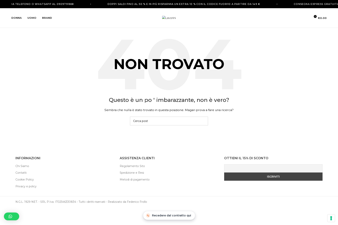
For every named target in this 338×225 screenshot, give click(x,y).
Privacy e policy (26, 186)
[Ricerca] (300, 18)
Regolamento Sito (132, 166)
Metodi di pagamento (135, 179)
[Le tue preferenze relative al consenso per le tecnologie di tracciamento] (331, 218)
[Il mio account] (306, 18)
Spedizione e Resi (132, 172)
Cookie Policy (24, 179)
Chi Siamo (22, 166)
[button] (11, 216)
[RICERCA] (203, 121)
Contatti (21, 172)
